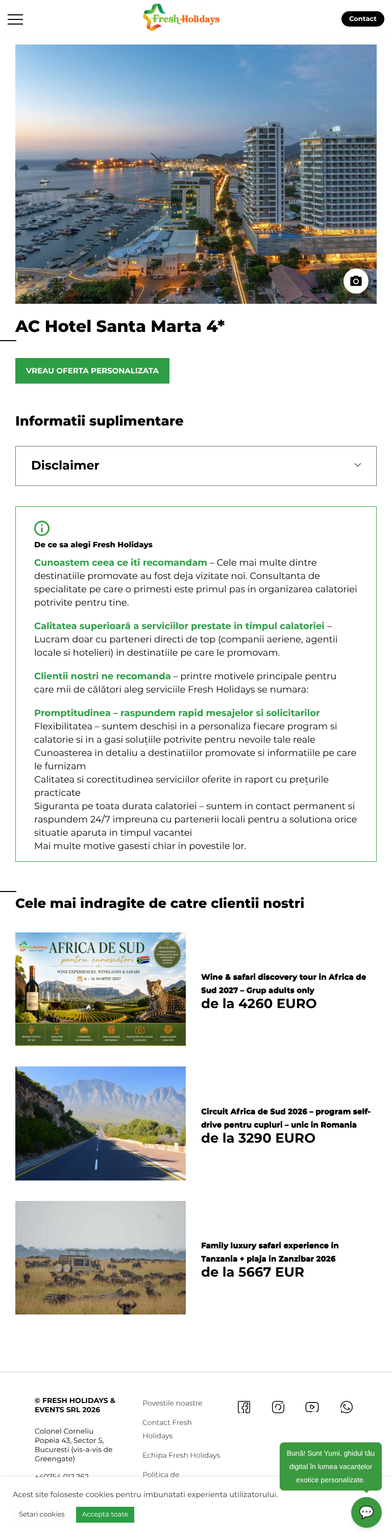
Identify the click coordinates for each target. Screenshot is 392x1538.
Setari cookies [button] (42, 1514)
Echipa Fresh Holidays (181, 1455)
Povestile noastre (172, 1403)
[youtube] (312, 1407)
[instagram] (278, 1407)
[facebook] (244, 1407)
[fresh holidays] (182, 16)
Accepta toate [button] (105, 1514)
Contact (363, 19)
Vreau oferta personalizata (92, 370)
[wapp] (346, 1407)
